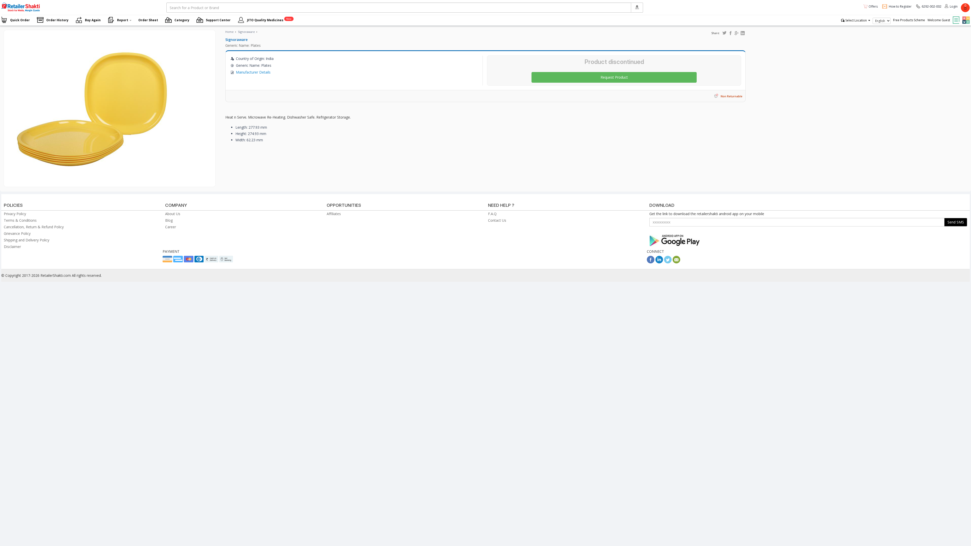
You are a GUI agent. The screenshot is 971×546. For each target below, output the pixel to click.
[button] (965, 16)
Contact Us (497, 220)
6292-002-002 (931, 6)
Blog (169, 220)
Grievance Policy (17, 233)
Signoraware (246, 32)
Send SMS (955, 222)
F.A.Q (492, 213)
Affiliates (334, 213)
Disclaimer (12, 246)
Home (229, 32)
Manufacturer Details (253, 72)
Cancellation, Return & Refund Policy (34, 226)
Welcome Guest (939, 20)
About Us (172, 213)
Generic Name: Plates (243, 45)
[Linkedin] (659, 262)
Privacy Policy (15, 213)
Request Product (614, 77)
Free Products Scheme (909, 20)
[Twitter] (668, 262)
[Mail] (676, 262)
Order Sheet (148, 20)
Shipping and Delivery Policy (26, 240)
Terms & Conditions (20, 220)
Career (170, 226)
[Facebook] (650, 262)
